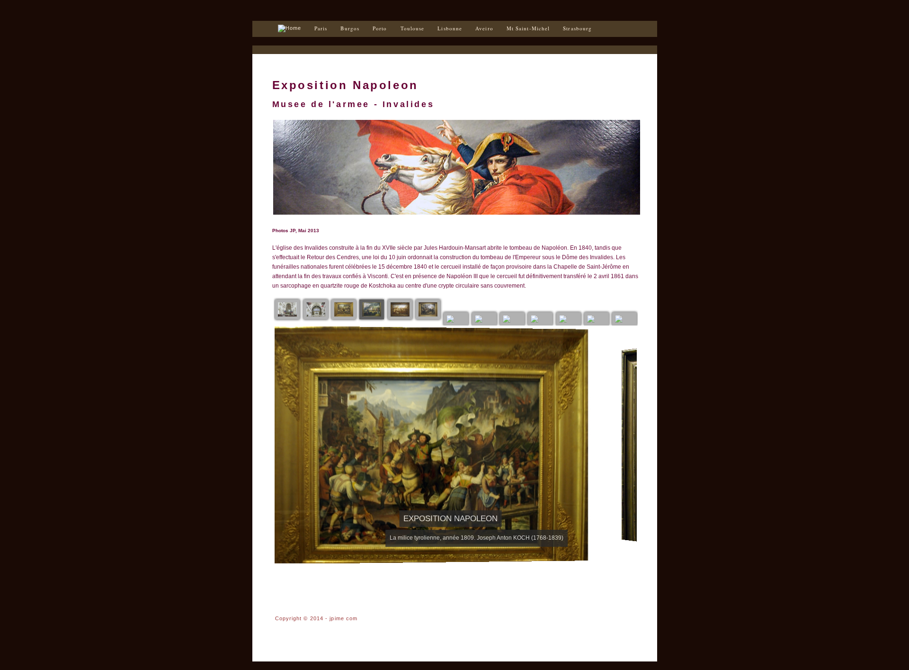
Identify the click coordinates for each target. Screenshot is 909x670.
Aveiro (484, 28)
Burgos (349, 28)
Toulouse (413, 28)
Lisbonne (449, 28)
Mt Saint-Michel (528, 28)
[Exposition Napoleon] (287, 309)
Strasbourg (577, 28)
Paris (321, 28)
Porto (380, 28)
